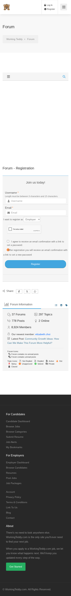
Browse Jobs (13, 426)
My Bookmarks (14, 447)
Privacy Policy (13, 497)
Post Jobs (11, 478)
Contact (10, 517)
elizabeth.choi (42, 334)
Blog (8, 512)
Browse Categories (16, 431)
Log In (49, 5)
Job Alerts (11, 442)
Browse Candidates (16, 467)
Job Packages (13, 483)
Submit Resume (14, 436)
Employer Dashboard (17, 462)
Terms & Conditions (16, 502)
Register (51, 9)
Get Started (15, 566)
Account (10, 491)
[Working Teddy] (6, 5)
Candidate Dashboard (18, 421)
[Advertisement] (35, 118)
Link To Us (11, 507)
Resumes (11, 472)
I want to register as (13, 219)
